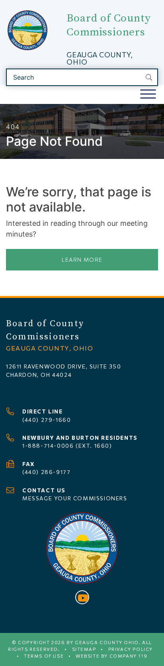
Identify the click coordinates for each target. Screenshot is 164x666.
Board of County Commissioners (108, 25)
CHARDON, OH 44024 (39, 374)
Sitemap (84, 649)
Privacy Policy (130, 649)
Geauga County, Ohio (99, 58)
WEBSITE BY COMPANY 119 (111, 655)
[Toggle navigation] (148, 94)
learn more (82, 259)
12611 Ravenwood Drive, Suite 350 (63, 366)
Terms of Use (44, 655)
